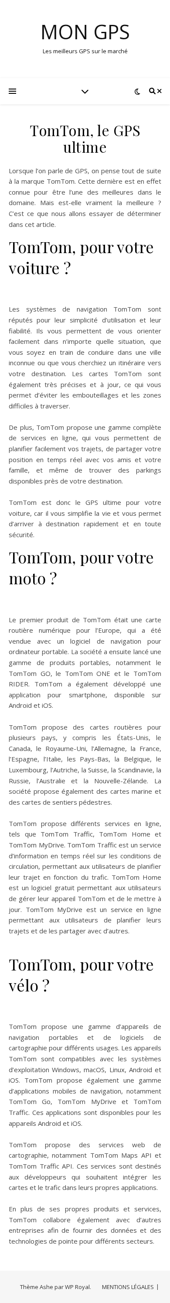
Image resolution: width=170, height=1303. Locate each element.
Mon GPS (85, 31)
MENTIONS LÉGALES (128, 1287)
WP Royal (77, 1287)
